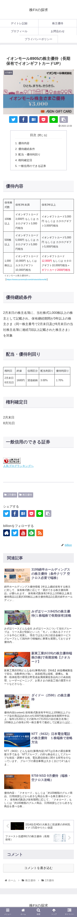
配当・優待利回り (29, 154)
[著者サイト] (6, 533)
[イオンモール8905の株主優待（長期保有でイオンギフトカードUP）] (33, 119)
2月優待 (12, 494)
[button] (69, 678)
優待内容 (23, 143)
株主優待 (27, 494)
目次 (33, 135)
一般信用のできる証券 (32, 165)
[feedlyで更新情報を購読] (31, 533)
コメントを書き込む (38, 868)
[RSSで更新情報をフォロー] (39, 533)
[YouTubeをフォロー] (23, 533)
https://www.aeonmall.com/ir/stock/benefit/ (27, 279)
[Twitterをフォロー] (14, 533)
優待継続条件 (26, 148)
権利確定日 (25, 160)
